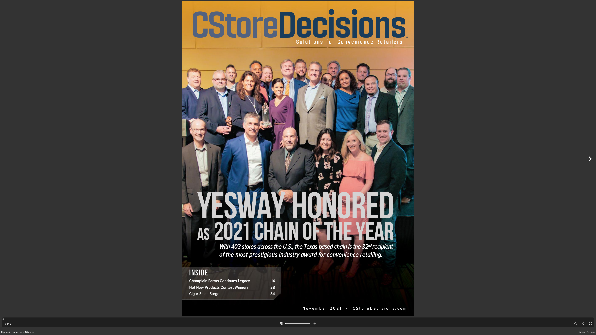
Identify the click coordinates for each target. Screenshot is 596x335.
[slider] (298, 323)
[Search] (575, 324)
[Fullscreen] (590, 324)
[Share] (583, 324)
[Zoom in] (315, 324)
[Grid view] (281, 324)
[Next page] (590, 164)
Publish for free (587, 332)
